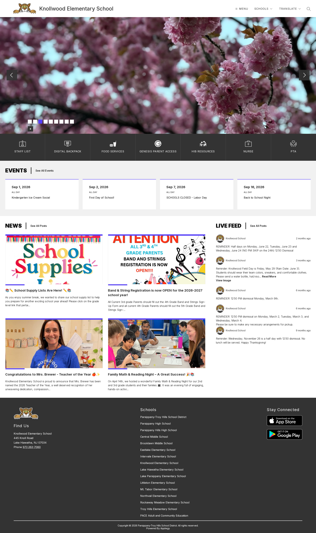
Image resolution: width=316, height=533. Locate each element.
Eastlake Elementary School (157, 449)
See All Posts (38, 225)
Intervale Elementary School (158, 456)
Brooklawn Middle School (156, 443)
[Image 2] (35, 122)
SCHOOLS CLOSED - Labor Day (187, 197)
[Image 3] (40, 122)
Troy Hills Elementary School (158, 509)
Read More (269, 276)
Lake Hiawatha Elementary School (161, 469)
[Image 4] (46, 122)
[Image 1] (30, 122)
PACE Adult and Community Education (164, 515)
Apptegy (165, 528)
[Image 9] (72, 122)
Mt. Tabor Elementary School (158, 489)
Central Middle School (154, 436)
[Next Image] (304, 75)
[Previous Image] (12, 75)
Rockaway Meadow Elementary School (164, 502)
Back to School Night (258, 197)
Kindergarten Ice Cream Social (32, 197)
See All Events (44, 170)
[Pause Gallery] (30, 128)
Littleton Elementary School (157, 482)
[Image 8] (67, 122)
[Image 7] (61, 122)
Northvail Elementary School (158, 495)
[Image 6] (56, 122)
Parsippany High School (155, 423)
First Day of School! (102, 197)
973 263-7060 (32, 447)
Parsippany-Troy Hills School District (163, 417)
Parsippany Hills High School (158, 430)
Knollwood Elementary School (159, 463)
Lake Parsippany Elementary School (163, 476)
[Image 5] (51, 122)
